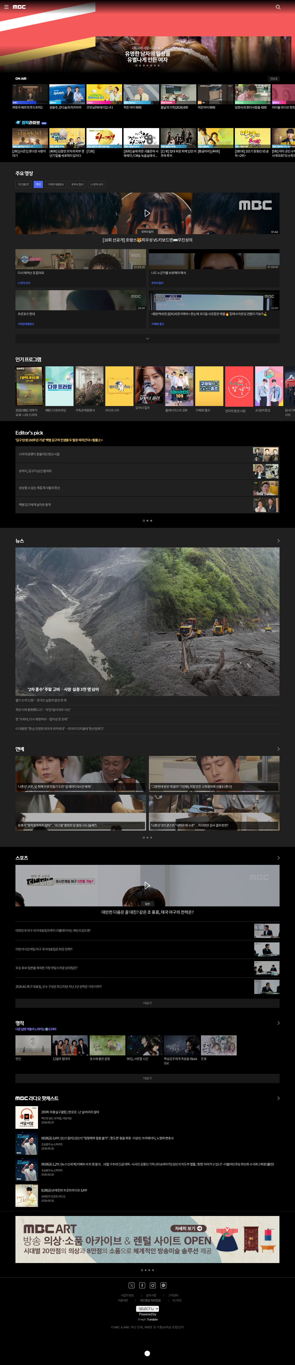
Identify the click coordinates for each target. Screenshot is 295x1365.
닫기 (147, 1353)
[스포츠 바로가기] (278, 855)
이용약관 (123, 1300)
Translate (152, 1319)
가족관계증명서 (56, 184)
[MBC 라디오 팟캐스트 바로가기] (278, 1096)
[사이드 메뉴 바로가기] (6, 7)
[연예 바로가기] (278, 747)
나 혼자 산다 (97, 184)
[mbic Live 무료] (147, 122)
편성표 (273, 79)
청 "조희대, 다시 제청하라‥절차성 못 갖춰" (41, 719)
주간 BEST (23, 184)
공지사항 (151, 1295)
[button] (136, 65)
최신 (38, 184)
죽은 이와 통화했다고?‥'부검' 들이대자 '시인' (42, 710)
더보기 (147, 1003)
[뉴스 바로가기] (278, 538)
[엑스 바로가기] (132, 1285)
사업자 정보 (127, 1295)
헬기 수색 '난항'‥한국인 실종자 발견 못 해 (40, 700)
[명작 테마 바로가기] (278, 1021)
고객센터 (173, 1295)
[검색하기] (278, 7)
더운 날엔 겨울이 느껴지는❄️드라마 (35, 1029)
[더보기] (147, 338)
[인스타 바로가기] (153, 1285)
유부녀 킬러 (77, 184)
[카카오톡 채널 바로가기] (163, 1285)
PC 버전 (177, 1300)
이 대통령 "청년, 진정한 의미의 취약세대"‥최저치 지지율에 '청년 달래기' (59, 729)
